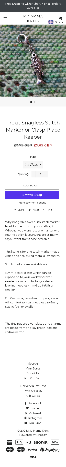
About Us (33, 373)
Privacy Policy (33, 390)
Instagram (35, 418)
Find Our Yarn (33, 378)
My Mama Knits (33, 18)
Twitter (34, 408)
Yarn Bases (33, 368)
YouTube (34, 423)
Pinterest (34, 413)
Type (33, 156)
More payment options (32, 202)
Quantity (23, 174)
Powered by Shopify (33, 435)
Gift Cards (33, 395)
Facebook (35, 403)
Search (33, 363)
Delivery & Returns (33, 386)
